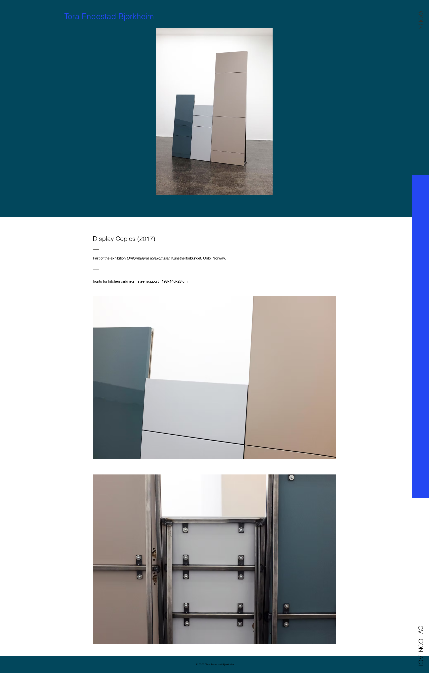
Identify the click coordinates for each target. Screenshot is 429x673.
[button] (420, 20)
